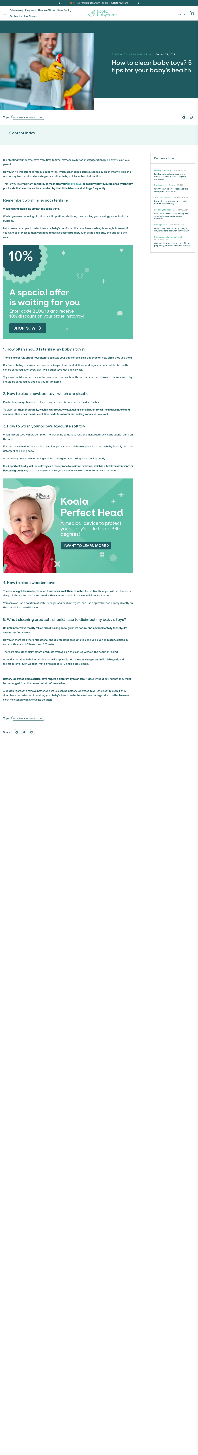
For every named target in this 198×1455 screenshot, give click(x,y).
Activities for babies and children (28, 117)
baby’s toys (74, 183)
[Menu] (5, 13)
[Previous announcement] (59, 3)
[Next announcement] (138, 3)
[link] (192, 13)
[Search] (179, 13)
